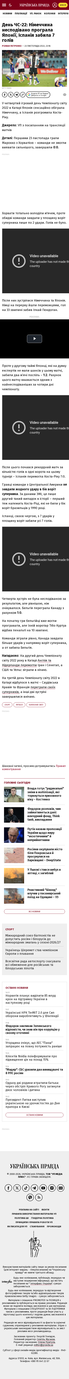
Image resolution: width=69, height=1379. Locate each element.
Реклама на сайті (29, 1209)
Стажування (37, 1226)
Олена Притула (46, 1342)
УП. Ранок (35, 13)
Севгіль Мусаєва (46, 1339)
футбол (19, 705)
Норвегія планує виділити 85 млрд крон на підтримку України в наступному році (31, 999)
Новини (7, 13)
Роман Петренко (12, 46)
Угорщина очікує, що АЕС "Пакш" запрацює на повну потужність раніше (34, 1044)
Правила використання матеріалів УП (34, 1214)
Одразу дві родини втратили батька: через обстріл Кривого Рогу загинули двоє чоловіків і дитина (33, 1086)
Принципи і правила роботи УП (34, 1222)
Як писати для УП (17, 1226)
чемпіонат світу (36, 705)
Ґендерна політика (42, 1218)
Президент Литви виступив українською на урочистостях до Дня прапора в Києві (33, 1103)
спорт (7, 705)
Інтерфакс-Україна (41, 1283)
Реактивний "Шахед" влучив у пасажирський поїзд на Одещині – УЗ (43, 893)
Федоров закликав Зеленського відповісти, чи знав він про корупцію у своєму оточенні (33, 1029)
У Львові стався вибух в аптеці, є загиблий (44, 871)
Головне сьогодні (17, 782)
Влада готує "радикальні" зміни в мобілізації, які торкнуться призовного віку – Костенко (45, 794)
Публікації (21, 13)
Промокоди (54, 1226)
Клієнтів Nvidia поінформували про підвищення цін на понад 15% (31, 1058)
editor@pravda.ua (43, 1345)
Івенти (45, 1209)
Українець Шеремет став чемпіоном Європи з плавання (31, 952)
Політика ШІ (22, 1218)
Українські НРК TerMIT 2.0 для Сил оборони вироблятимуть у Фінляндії (32, 1014)
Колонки (49, 13)
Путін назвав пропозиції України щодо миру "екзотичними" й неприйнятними (44, 834)
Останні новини (17, 987)
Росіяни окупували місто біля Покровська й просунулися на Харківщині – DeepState (44, 854)
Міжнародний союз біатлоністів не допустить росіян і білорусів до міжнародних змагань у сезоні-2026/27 (33, 939)
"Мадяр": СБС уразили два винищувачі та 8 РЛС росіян (34, 1071)
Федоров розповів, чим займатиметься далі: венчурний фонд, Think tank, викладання (44, 814)
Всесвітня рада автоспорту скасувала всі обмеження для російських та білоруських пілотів (33, 964)
